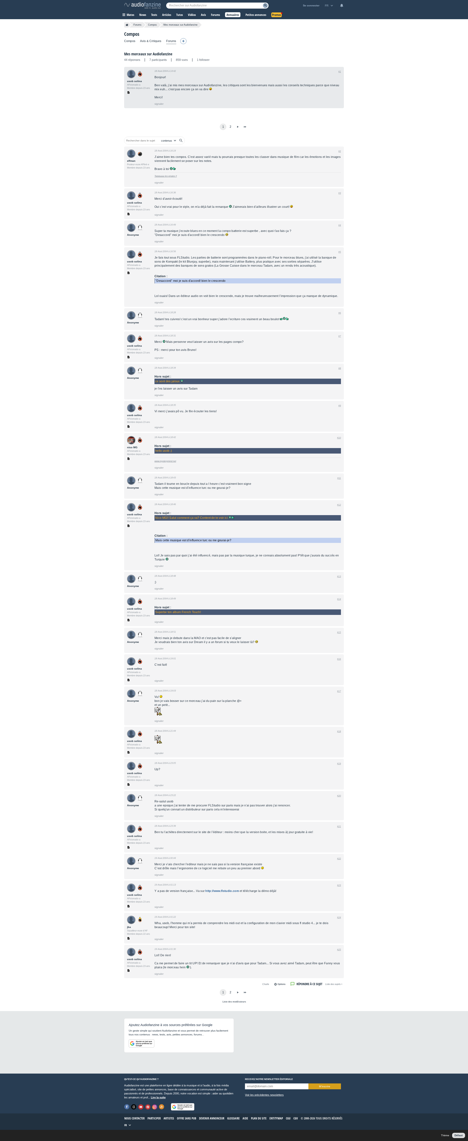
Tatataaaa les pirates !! (165, 176)
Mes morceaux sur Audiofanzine (148, 53)
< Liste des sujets (333, 984)
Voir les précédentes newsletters (264, 1094)
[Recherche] (265, 5)
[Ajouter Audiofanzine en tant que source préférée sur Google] (141, 1043)
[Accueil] (127, 25)
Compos (152, 24)
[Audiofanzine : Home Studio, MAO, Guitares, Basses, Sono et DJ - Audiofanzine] (142, 5)
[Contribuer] (183, 41)
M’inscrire (324, 1086)
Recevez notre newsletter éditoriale (269, 1079)
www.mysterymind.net (165, 461)
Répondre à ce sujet (309, 984)
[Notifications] (341, 5)
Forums (137, 24)
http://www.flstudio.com (222, 890)
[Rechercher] (181, 140)
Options (282, 984)
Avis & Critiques (150, 41)
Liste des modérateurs (234, 1001)
